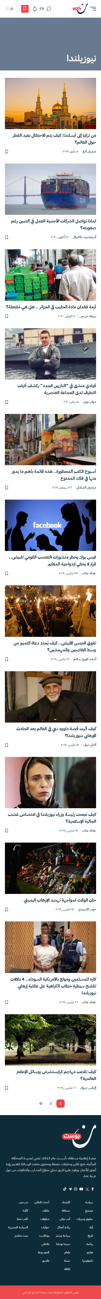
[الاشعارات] (34, 9)
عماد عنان (89, 573)
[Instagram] (75, 1189)
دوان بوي (89, 402)
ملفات (45, 1210)
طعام (67, 1252)
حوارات (45, 1227)
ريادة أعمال (63, 1227)
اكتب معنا (22, 1219)
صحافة (66, 1210)
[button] (92, 9)
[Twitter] (87, 1189)
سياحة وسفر (63, 1235)
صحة (67, 1260)
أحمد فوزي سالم (85, 659)
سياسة (89, 1202)
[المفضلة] (25, 9)
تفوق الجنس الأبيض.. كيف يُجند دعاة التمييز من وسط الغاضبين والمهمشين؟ (54, 646)
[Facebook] (92, 1189)
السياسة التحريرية (18, 1227)
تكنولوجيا (87, 1260)
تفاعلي (45, 1244)
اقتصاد (66, 1202)
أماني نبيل (89, 745)
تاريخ (90, 1235)
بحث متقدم (21, 1235)
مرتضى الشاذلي (86, 488)
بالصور (45, 1260)
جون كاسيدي (87, 909)
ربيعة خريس (87, 316)
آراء (91, 1227)
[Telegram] (70, 1189)
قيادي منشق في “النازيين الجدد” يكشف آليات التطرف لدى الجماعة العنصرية (56, 389)
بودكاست (44, 1235)
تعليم (90, 1252)
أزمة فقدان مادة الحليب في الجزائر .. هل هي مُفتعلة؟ (51, 306)
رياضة (89, 1244)
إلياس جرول (88, 1088)
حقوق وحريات (84, 1219)
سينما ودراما (63, 1244)
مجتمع (89, 1210)
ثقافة (67, 1269)
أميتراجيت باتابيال (84, 237)
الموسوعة (43, 1252)
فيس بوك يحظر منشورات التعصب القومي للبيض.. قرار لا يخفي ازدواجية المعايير (52, 560)
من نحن (23, 1202)
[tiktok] (64, 1189)
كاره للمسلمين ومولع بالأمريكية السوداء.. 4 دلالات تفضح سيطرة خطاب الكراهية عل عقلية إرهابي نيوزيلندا (53, 986)
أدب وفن (65, 1219)
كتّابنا (25, 1210)
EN (42, 8)
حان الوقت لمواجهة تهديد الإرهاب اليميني (60, 900)
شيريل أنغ (89, 152)
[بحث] (48, 9)
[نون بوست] (80, 9)
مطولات (44, 1219)
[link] (41, 1103)
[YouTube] (81, 1189)
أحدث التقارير (41, 1202)
